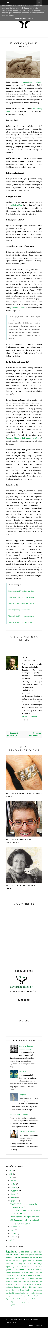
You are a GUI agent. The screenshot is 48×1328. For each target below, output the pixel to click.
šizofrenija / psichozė (33, 1272)
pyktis (18, 1284)
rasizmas (39, 1302)
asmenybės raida (12, 1278)
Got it (31, 19)
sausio (13, 1237)
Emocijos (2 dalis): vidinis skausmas (21, 597)
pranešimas (31, 1302)
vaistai (39, 1275)
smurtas (17, 1254)
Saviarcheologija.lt (30, 716)
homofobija (10, 1302)
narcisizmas (18, 1302)
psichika (9, 1269)
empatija (17, 1275)
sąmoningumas (12, 1266)
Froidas (17, 1287)
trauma (24, 1254)
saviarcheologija (27, 1284)
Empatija (22, 1072)
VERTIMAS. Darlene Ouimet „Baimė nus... (24, 794)
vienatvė (38, 1266)
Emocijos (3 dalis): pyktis (20, 1223)
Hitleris (23, 1287)
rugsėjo (14, 1187)
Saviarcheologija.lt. (31, 1319)
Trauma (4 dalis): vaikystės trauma (20, 622)
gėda (40, 1299)
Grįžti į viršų (34, 1325)
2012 (10, 1240)
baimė (8, 1261)
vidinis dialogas (20, 1296)
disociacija (38, 1264)
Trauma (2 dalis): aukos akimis (19, 610)
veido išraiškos (16, 205)
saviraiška (38, 1284)
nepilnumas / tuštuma (21, 1281)
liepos (13, 1194)
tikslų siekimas (36, 1293)
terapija (8, 1305)
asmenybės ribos (27, 1278)
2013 (10, 1177)
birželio (14, 1197)
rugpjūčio (14, 1191)
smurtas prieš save (33, 438)
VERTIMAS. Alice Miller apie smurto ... (20, 886)
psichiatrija (10, 1284)
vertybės (9, 1296)
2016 (10, 1174)
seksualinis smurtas (34, 1269)
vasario (13, 1233)
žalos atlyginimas (35, 1296)
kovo (13, 1230)
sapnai (20, 1272)
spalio (13, 1184)
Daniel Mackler (21, 1257)
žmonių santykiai (23, 1264)
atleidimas (34, 1299)
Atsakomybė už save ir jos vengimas (24, 1217)
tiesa (27, 1293)
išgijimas (11, 1251)
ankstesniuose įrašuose (31, 82)
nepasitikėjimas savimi (16, 438)
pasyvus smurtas (36, 1281)
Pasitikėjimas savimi (27, 1132)
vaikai (9, 1254)
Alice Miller (36, 1257)
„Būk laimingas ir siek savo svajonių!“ (24, 1220)
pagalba (25, 1302)
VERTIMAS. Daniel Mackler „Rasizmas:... (20, 840)
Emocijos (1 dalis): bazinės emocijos (21, 591)
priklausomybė (12, 1272)
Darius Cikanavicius (28, 658)
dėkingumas (32, 1287)
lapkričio (14, 1181)
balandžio (14, 1227)
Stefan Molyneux (24, 1299)
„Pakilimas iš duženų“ (30, 1251)
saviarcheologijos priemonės (30, 1290)
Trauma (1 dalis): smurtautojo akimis (21, 603)
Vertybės (22, 1095)
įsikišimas (14, 1305)
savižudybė (10, 1293)
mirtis (40, 1287)
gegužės (14, 1201)
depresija (9, 1275)
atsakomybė (26, 1266)
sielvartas (9, 1287)
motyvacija (10, 1290)
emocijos (16, 1261)
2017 (10, 1171)
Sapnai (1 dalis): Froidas (19, 1115)
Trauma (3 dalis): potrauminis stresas (21, 616)
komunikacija (20, 1293)
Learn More (20, 19)
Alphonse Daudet (12, 1299)
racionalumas (19, 1269)
